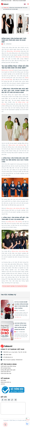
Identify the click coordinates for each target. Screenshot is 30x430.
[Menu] (28, 4)
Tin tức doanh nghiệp (8, 286)
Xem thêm (16, 317)
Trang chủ (5, 7)
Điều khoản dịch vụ (6, 382)
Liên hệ (3, 384)
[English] (25, 4)
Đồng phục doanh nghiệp (19, 0)
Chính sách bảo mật (6, 373)
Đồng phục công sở (7, 70)
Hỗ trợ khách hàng (6, 368)
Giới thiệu (3, 380)
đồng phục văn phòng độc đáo (15, 208)
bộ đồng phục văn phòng (14, 221)
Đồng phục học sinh (6, 0)
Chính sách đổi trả (5, 371)
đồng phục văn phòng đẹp (17, 145)
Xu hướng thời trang (21, 286)
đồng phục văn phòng (13, 51)
